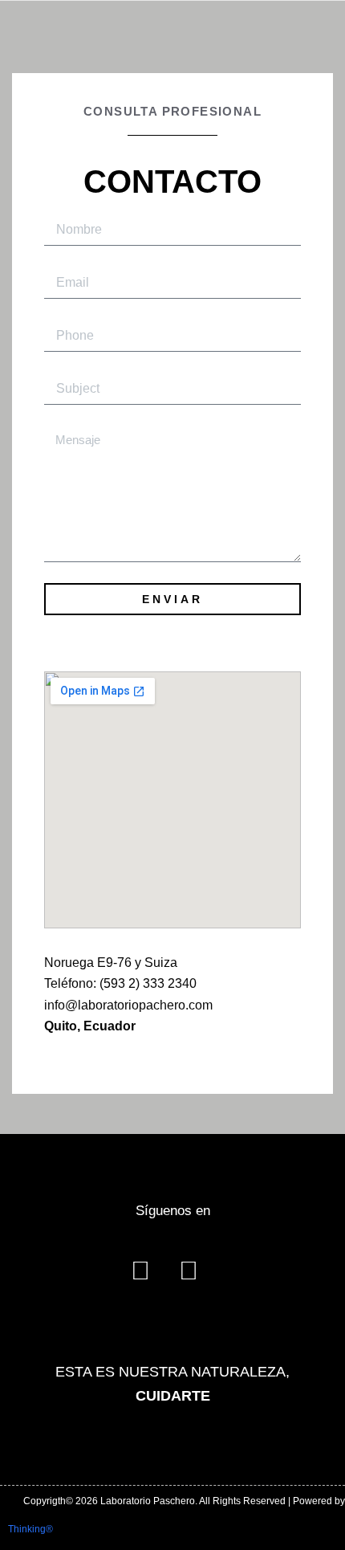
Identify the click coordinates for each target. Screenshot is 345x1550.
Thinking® (30, 1529)
